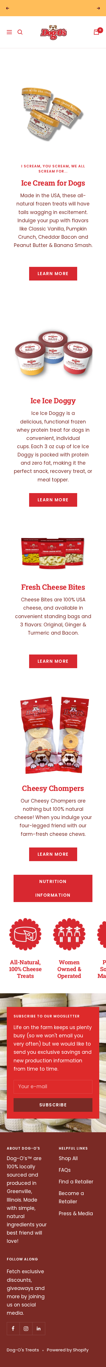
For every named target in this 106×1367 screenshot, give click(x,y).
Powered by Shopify (67, 1357)
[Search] (20, 39)
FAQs (65, 1177)
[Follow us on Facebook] (13, 1336)
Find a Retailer (76, 1189)
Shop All (68, 1166)
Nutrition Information (53, 896)
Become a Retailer (71, 1205)
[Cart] (96, 39)
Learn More (53, 281)
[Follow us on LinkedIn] (38, 1336)
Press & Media (76, 1221)
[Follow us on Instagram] (26, 1336)
